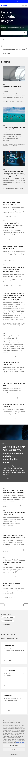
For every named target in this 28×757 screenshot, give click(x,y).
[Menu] (26, 5)
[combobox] (12, 33)
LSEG (16, 1)
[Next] (25, 604)
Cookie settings (14, 754)
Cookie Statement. (20, 742)
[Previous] (2, 604)
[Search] (23, 5)
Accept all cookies (14, 745)
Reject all (14, 750)
